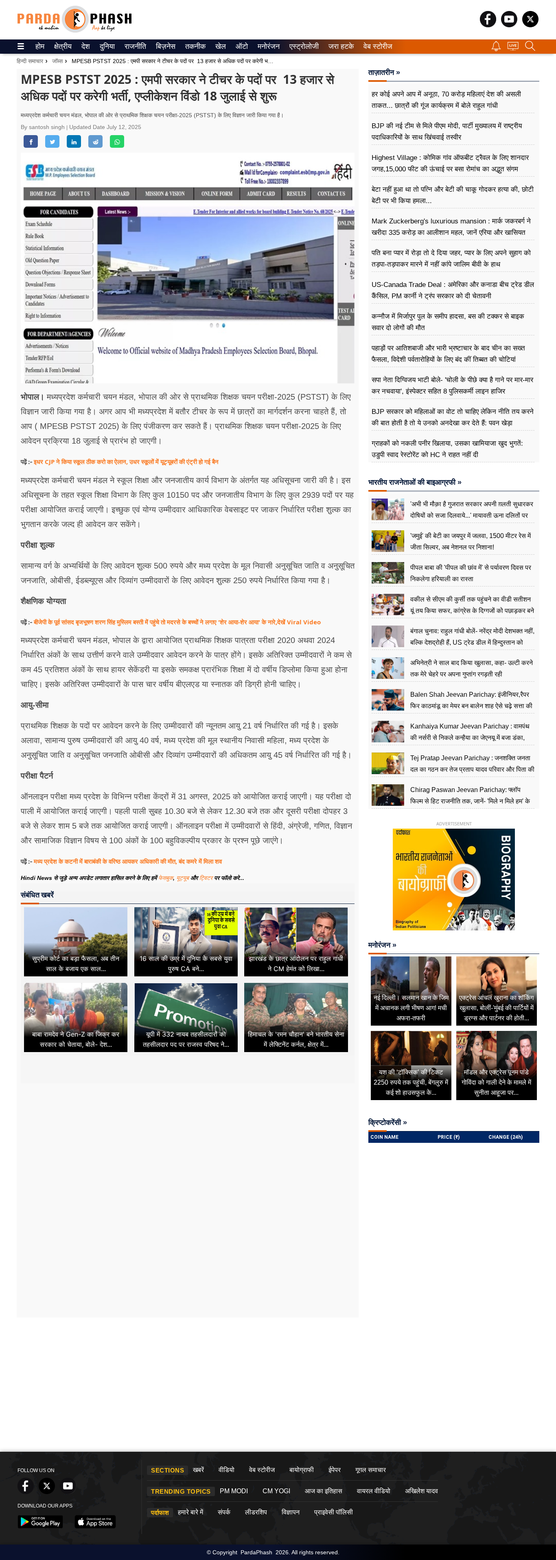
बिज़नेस (164, 46)
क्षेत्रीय (62, 46)
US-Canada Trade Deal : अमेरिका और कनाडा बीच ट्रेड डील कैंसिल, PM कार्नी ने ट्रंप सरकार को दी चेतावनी (453, 290)
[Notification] (496, 49)
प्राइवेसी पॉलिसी (333, 1512)
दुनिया (106, 46)
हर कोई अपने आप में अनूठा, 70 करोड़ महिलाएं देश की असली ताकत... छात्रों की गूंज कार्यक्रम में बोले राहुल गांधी (446, 99)
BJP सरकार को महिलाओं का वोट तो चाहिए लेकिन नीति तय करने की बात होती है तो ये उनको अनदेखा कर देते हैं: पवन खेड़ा (453, 417)
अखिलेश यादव (421, 1491)
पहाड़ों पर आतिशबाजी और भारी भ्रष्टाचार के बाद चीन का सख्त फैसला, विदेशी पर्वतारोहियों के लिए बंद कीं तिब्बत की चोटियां (448, 353)
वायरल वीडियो (373, 1491)
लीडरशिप (256, 1512)
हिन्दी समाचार (30, 61)
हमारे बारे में (190, 1512)
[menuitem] (39, 46)
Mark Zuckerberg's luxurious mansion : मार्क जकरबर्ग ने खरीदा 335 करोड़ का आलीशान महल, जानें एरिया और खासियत (451, 226)
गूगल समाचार (370, 1469)
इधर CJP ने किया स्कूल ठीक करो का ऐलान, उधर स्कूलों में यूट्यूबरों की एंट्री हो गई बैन (126, 461)
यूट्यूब (183, 878)
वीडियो (226, 1469)
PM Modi (234, 1491)
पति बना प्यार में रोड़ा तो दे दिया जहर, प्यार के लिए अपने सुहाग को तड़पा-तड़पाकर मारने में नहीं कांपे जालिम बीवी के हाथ (451, 258)
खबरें (198, 1469)
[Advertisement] (188, 1159)
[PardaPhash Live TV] (513, 48)
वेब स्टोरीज (376, 46)
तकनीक (194, 46)
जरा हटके (339, 46)
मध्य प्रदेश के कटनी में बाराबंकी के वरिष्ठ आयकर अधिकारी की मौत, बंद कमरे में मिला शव (128, 861)
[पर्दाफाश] (74, 30)
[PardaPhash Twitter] (530, 25)
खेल (220, 46)
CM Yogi (276, 1491)
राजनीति (134, 46)
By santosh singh (43, 127)
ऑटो (241, 46)
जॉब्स (57, 61)
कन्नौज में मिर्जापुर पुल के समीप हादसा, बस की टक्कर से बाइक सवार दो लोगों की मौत (448, 322)
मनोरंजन (267, 46)
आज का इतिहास (323, 1491)
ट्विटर (205, 878)
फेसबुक (165, 878)
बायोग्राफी (301, 1469)
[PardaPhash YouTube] (509, 25)
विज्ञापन (291, 1512)
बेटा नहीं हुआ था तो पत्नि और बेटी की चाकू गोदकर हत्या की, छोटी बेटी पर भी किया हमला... (453, 195)
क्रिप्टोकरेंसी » (387, 1122)
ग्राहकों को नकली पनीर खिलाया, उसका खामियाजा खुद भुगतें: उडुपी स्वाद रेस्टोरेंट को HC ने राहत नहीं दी (447, 449)
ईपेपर (334, 1469)
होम (39, 46)
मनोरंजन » (382, 945)
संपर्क (224, 1512)
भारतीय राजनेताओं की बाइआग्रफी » (415, 482)
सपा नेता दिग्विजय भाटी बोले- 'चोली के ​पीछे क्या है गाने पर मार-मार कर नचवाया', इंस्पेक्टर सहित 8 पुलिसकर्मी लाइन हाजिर (452, 385)
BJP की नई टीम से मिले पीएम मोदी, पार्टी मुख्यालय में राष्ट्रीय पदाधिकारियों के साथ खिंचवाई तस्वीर (447, 131)
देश (85, 46)
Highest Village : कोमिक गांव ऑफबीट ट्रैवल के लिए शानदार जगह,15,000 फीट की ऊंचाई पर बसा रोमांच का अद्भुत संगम (450, 163)
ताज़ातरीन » (384, 72)
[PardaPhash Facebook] (488, 25)
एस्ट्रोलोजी (302, 46)
